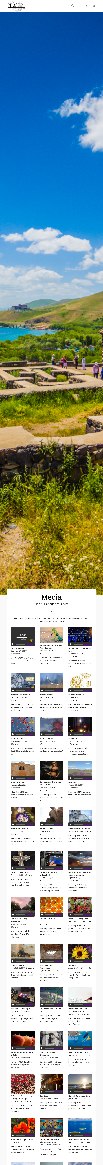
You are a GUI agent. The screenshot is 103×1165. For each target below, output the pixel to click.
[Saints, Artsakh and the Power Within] (51, 770)
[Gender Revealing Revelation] (23, 907)
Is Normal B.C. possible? (22, 1139)
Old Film (72, 965)
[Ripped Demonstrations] (80, 1084)
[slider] (31, 644)
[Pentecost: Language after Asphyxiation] (51, 1127)
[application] (23, 644)
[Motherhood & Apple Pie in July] (23, 1040)
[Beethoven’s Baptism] (23, 682)
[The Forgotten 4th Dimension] (51, 1040)
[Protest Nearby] (23, 953)
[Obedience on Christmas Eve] (80, 636)
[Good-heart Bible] (51, 907)
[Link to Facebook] (86, 6)
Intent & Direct (17, 782)
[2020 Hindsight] (23, 636)
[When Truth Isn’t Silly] (80, 1040)
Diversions (73, 782)
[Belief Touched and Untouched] (51, 860)
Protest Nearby (17, 965)
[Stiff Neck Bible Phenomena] (51, 953)
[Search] (71, 6)
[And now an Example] (23, 997)
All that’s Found (47, 738)
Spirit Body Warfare (19, 828)
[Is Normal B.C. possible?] (23, 1127)
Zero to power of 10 (20, 872)
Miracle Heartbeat (76, 694)
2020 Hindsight (18, 648)
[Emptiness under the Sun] (51, 997)
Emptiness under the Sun (51, 1009)
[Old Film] (80, 953)
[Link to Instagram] (90, 6)
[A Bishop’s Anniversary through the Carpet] (23, 1084)
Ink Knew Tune (46, 828)
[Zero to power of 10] (23, 860)
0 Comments (16, 654)
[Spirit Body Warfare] (23, 816)
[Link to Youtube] (94, 6)
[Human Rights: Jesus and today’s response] (80, 860)
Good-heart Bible (47, 919)
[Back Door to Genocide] (80, 816)
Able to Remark (47, 694)
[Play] (13, 644)
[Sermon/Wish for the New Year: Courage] (51, 635)
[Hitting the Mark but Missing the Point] (80, 997)
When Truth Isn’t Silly (78, 1052)
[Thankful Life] (23, 726)
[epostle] (16, 6)
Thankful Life (17, 738)
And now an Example (20, 1009)
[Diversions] (80, 770)
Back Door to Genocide (79, 828)
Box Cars (44, 1096)
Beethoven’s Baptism (20, 694)
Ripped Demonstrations (79, 1096)
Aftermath (72, 738)
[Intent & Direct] (23, 770)
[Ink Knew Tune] (51, 816)
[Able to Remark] (51, 682)
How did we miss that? (78, 1139)
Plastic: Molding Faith (78, 919)
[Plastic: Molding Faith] (80, 907)
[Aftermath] (80, 726)
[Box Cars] (51, 1084)
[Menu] (77, 6)
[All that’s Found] (51, 726)
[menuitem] (71, 6)
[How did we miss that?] (80, 1127)
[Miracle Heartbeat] (80, 682)
